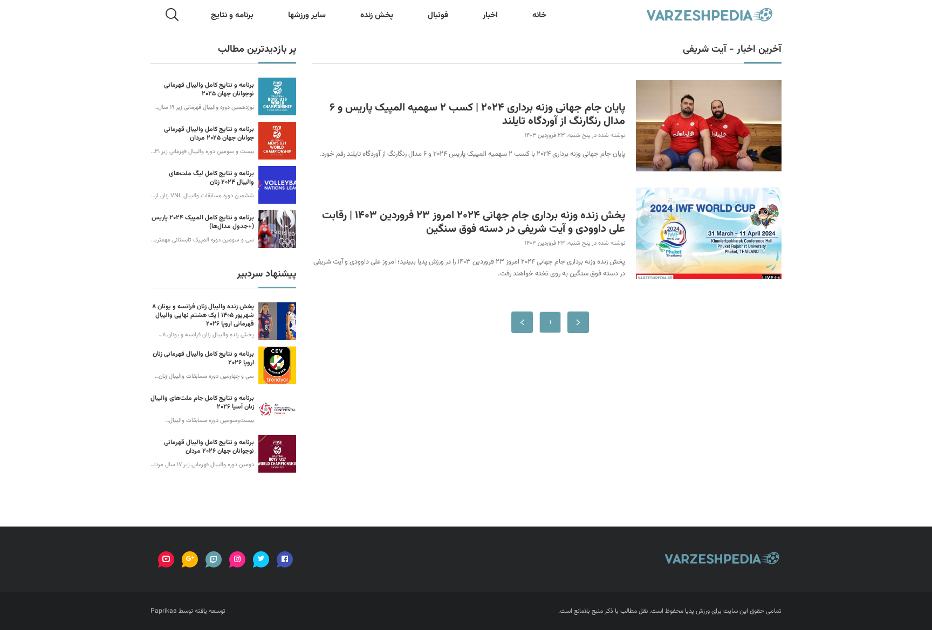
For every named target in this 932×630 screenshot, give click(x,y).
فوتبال (438, 15)
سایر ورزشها (307, 15)
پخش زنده (376, 15)
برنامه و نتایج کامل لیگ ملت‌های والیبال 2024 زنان (211, 177)
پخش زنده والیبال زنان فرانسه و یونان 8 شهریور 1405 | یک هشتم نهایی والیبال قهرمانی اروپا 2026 (203, 315)
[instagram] (237, 559)
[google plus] (190, 559)
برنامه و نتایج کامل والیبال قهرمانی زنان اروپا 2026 (203, 358)
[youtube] (166, 559)
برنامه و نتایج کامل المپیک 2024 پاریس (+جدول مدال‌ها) (203, 222)
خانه (539, 15)
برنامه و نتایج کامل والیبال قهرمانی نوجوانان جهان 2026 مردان (209, 446)
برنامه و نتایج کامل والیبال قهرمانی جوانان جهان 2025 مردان (209, 133)
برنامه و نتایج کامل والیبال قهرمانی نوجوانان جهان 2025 (209, 89)
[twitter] (261, 559)
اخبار (490, 15)
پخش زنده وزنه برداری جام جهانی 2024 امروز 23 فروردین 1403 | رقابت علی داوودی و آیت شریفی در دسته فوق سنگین (473, 222)
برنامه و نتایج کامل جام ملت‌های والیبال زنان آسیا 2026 (202, 402)
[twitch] (213, 559)
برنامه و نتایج (232, 15)
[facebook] (285, 559)
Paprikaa (163, 611)
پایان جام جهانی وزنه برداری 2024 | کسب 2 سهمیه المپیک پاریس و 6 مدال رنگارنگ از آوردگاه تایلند (477, 114)
